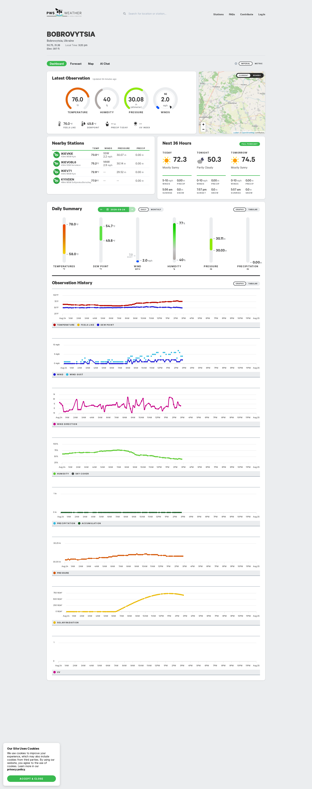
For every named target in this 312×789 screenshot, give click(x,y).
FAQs (232, 14)
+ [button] (203, 124)
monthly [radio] (156, 209)
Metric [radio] (259, 64)
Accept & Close (31, 778)
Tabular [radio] (252, 284)
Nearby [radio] (257, 75)
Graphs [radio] (240, 284)
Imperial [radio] (245, 64)
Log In (261, 14)
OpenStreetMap (248, 132)
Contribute (246, 14)
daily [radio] (143, 209)
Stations (218, 14)
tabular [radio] (252, 209)
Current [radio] (243, 75)
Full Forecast (250, 144)
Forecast (76, 64)
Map (91, 64)
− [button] (203, 129)
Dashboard (57, 64)
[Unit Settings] (236, 63)
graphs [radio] (240, 209)
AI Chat (105, 64)
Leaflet (236, 132)
